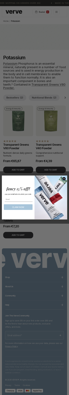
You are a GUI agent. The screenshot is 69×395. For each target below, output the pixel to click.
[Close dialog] (64, 178)
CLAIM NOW (18, 207)
